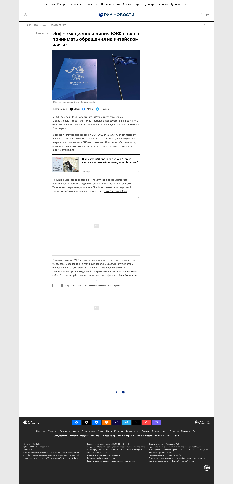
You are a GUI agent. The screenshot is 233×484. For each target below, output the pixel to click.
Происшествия (88, 431)
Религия (145, 431)
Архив (176, 436)
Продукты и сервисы (90, 436)
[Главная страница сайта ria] (116, 15)
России (74, 183)
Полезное (185, 431)
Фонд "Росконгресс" (72, 286)
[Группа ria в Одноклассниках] (106, 422)
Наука (109, 431)
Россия (57, 286)
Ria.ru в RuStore (144, 436)
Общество (52, 431)
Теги (195, 431)
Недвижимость (132, 431)
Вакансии (27, 450)
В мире (76, 431)
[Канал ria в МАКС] (76, 422)
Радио (164, 431)
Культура (118, 431)
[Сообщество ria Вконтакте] (96, 422)
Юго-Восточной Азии (115, 191)
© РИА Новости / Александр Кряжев (65, 102)
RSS (169, 436)
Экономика (65, 431)
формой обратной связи (160, 452)
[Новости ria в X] (136, 422)
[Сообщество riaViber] (156, 422)
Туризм (155, 431)
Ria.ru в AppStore (126, 436)
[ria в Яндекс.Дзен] (86, 422)
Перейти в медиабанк (89, 102)
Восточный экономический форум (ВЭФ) (103, 286)
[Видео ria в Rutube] (116, 422)
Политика (40, 431)
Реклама (73, 436)
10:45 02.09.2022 (30, 25)
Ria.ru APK (159, 436)
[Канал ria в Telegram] (126, 422)
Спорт (101, 431)
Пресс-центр (109, 436)
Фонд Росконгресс (128, 275)
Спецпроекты (60, 436)
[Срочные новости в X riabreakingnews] (146, 422)
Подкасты (174, 431)
